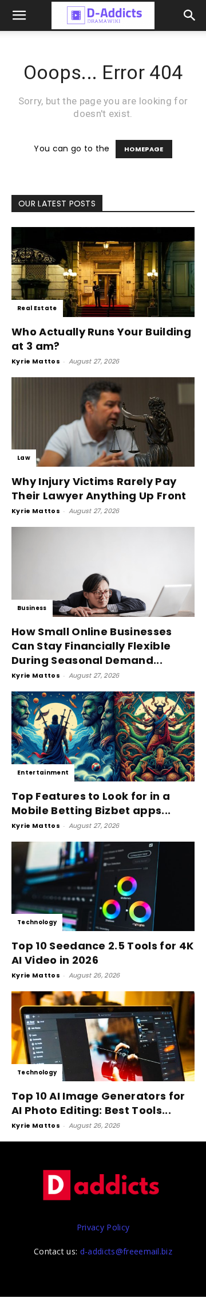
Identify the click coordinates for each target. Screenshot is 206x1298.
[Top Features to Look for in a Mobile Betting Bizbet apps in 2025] (103, 736)
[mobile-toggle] (19, 15)
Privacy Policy (103, 1227)
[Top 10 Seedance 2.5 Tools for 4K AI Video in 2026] (103, 887)
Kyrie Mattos (35, 361)
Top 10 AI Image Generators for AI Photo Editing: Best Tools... (98, 1103)
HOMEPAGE (144, 149)
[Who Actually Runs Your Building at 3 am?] (103, 272)
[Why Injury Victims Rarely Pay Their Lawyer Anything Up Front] (103, 422)
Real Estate (37, 308)
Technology (37, 922)
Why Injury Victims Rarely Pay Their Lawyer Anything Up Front (99, 488)
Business (32, 608)
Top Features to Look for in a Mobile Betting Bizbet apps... (91, 803)
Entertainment (43, 772)
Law (23, 457)
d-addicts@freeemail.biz (126, 1251)
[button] (190, 15)
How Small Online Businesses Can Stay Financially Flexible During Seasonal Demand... (91, 645)
